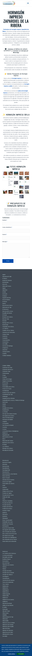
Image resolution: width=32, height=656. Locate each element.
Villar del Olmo (6, 628)
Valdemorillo (5, 595)
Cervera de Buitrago (7, 345)
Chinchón (4, 349)
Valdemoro (5, 597)
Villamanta (5, 618)
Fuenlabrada (5, 390)
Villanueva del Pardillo (8, 626)
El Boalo (4, 315)
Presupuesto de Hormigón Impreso (16, 204)
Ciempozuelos (6, 351)
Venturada (5, 609)
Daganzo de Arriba (7, 381)
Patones (4, 487)
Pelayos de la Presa (7, 491)
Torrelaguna (5, 576)
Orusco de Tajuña (6, 481)
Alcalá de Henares (7, 280)
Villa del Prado (6, 611)
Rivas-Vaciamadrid (7, 520)
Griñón (4, 406)
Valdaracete (5, 586)
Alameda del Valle (6, 276)
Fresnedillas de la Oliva (8, 386)
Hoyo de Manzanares (8, 417)
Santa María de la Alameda (9, 541)
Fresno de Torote (6, 388)
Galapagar (5, 396)
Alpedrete (4, 290)
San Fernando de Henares (9, 531)
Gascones (5, 402)
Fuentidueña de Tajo (7, 394)
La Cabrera (5, 328)
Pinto (3, 499)
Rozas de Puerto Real (8, 528)
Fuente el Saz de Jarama (8, 392)
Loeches (4, 427)
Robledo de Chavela (7, 524)
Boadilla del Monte (7, 313)
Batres (4, 303)
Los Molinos (5, 446)
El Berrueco (5, 309)
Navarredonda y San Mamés (9, 474)
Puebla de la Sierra (7, 508)
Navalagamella (6, 470)
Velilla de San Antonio (7, 605)
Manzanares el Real (7, 436)
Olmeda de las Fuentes (8, 479)
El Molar (4, 444)
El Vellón (4, 607)
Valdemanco (5, 592)
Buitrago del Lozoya (7, 322)
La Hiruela (5, 411)
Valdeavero (5, 588)
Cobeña (4, 353)
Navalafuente (5, 468)
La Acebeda (5, 423)
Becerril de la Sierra (7, 305)
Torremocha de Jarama (8, 580)
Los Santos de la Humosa (9, 553)
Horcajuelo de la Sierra (8, 415)
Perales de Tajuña (7, 493)
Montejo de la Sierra (7, 448)
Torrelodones (5, 578)
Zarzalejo (4, 636)
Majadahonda (5, 435)
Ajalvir (4, 274)
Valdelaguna (5, 590)
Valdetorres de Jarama (8, 599)
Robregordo (5, 526)
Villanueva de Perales (7, 624)
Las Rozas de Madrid (7, 425)
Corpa (4, 375)
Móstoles (4, 464)
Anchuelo (4, 294)
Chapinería (5, 347)
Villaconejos (5, 613)
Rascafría (5, 514)
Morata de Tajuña (6, 462)
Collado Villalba (6, 365)
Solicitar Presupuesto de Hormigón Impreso (17, 74)
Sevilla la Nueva (6, 559)
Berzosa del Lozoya (7, 311)
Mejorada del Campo (7, 440)
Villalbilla (4, 615)
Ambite (4, 292)
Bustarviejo (5, 324)
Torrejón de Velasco (7, 574)
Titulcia (4, 568)
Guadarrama (5, 409)
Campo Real (5, 334)
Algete (4, 288)
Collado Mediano (6, 355)
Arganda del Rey (6, 297)
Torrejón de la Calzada (8, 572)
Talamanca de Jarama (8, 565)
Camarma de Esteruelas (8, 332)
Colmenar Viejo (6, 371)
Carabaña (4, 338)
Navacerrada (5, 466)
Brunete (4, 320)
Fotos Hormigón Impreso (18, 167)
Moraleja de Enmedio (7, 450)
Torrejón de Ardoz (7, 570)
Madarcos (5, 433)
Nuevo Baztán (6, 477)
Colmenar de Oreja (7, 367)
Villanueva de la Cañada (8, 622)
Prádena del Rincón (7, 506)
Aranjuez (4, 295)
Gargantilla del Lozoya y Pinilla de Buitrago (13, 400)
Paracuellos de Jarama (8, 483)
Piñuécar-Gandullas (7, 501)
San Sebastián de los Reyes (9, 539)
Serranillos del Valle (7, 557)
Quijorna (4, 512)
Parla (3, 485)
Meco (3, 438)
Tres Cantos (5, 584)
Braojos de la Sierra (7, 317)
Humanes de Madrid (7, 419)
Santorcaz (5, 551)
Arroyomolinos (6, 299)
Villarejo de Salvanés (7, 630)
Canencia (4, 336)
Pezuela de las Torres (8, 495)
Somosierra (5, 561)
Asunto (4, 234)
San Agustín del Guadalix (8, 529)
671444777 (7, 51)
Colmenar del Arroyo (7, 369)
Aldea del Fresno (6, 286)
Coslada (4, 377)
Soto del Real (5, 563)
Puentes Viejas (6, 510)
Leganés (4, 421)
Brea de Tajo (5, 319)
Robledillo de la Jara (7, 522)
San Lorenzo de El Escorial (9, 533)
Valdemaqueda (6, 593)
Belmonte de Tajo (6, 307)
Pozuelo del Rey (6, 504)
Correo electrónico (7, 227)
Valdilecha (5, 601)
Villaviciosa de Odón (7, 632)
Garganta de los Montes (8, 398)
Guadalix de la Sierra (7, 408)
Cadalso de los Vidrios (8, 330)
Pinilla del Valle (6, 497)
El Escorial (5, 383)
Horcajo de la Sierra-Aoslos (9, 413)
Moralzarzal (5, 460)
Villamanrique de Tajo (7, 617)
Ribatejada (5, 518)
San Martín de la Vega (8, 535)
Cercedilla (4, 344)
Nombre (4, 220)
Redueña (4, 516)
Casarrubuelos (6, 340)
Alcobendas (5, 282)
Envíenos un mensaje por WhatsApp (20, 51)
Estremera (5, 385)
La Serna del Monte (7, 555)
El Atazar (4, 301)
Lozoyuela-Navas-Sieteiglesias (10, 431)
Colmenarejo (5, 373)
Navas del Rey (6, 475)
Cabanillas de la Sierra (8, 326)
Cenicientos (5, 342)
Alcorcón (4, 284)
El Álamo (4, 278)
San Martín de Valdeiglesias (9, 537)
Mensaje (4, 241)
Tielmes (4, 566)
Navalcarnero (5, 472)
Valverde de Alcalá (7, 603)
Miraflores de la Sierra (8, 442)
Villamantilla (5, 620)
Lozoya (4, 429)
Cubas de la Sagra (7, 379)
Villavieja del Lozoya (7, 634)
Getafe (4, 404)
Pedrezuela (5, 489)
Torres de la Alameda (7, 582)
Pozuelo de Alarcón (7, 502)
